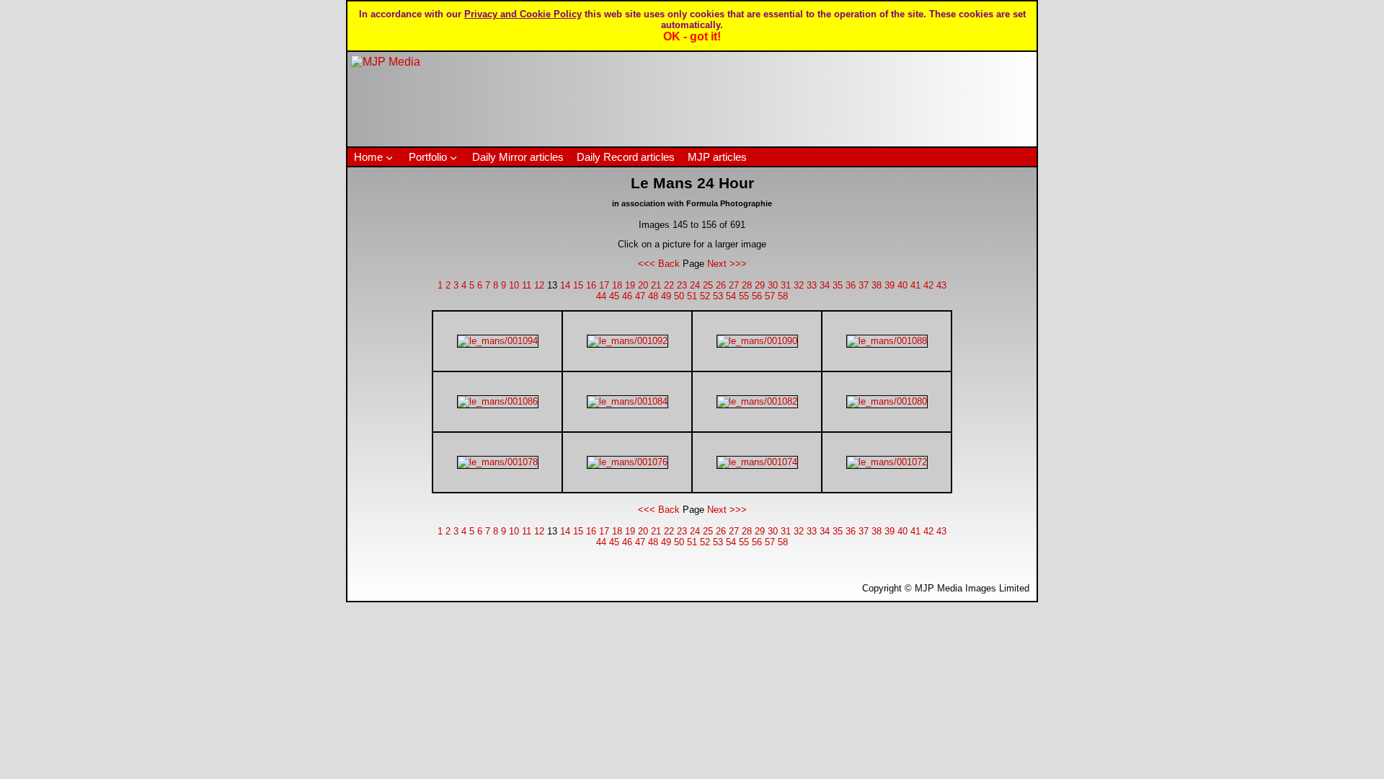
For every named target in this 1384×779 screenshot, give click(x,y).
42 (928, 285)
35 (838, 285)
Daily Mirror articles (518, 157)
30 (773, 285)
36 (851, 285)
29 (760, 285)
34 (825, 285)
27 (734, 285)
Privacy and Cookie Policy (523, 14)
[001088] (887, 340)
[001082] (757, 401)
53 (718, 296)
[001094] (497, 340)
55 (744, 296)
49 (666, 296)
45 (614, 296)
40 (902, 285)
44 (601, 296)
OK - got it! (692, 36)
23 (682, 285)
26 (721, 285)
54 (731, 296)
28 (747, 285)
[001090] (757, 340)
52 (705, 296)
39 (889, 285)
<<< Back (659, 263)
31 (786, 285)
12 (539, 285)
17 (604, 285)
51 (692, 296)
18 (617, 285)
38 (876, 285)
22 (669, 285)
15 (578, 285)
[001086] (497, 401)
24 (695, 285)
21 (656, 285)
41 (915, 285)
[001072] (887, 462)
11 (526, 285)
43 (941, 285)
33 (812, 285)
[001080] (887, 401)
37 (864, 285)
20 (643, 285)
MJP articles (717, 157)
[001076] (627, 462)
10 (514, 285)
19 (630, 285)
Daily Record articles (626, 157)
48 (653, 296)
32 (799, 285)
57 (770, 296)
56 (757, 296)
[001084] (627, 401)
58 (783, 296)
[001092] (627, 340)
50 (679, 296)
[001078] (497, 462)
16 (591, 285)
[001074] (757, 462)
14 (565, 285)
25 (708, 285)
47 (640, 296)
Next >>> (727, 263)
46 (627, 296)
